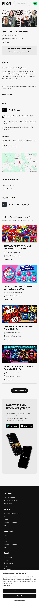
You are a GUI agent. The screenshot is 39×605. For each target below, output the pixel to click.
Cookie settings (19, 600)
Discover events (9, 497)
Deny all (19, 595)
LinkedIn (9, 569)
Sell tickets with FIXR (11, 513)
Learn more (6, 586)
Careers (6, 519)
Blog (5, 516)
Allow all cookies (19, 591)
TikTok (8, 560)
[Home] (6, 3)
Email (5, 541)
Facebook (9, 563)
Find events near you (11, 500)
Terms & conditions (10, 522)
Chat (5, 535)
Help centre (8, 503)
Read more (6, 95)
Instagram (9, 557)
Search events (21, 3)
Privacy (6, 525)
